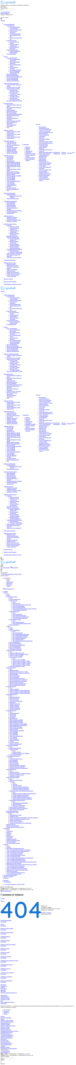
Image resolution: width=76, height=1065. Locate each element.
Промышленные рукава (16, 815)
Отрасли (9, 847)
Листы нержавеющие (6, 1044)
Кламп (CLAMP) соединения (17, 653)
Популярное (4, 1039)
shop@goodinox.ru (5, 13)
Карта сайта (4, 1003)
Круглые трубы (4, 1040)
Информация (4, 995)
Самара (8, 586)
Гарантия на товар (5, 999)
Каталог (9, 595)
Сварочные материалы (6, 976)
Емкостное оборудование (16, 780)
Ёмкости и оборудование (7, 928)
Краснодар (9, 583)
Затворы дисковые (14, 689)
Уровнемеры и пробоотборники (9, 1048)
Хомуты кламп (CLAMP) (18, 659)
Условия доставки (5, 998)
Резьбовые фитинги (15, 713)
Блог (2, 1000)
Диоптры (14, 784)
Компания (3, 984)
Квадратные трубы (5, 1041)
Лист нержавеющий (17, 632)
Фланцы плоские (16, 752)
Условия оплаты (5, 996)
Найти (2, 1059)
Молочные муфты (14, 670)
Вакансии (3, 990)
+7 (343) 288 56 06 (5, 12)
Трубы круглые (16, 603)
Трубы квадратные (17, 614)
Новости (3, 987)
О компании (10, 831)
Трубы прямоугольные (18, 622)
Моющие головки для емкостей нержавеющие (24, 793)
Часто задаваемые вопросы (7, 1002)
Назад (8, 579)
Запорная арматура (14, 772)
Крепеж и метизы (5, 948)
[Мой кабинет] (1, 19)
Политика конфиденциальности (9, 992)
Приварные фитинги (15, 697)
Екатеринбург (10, 582)
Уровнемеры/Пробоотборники (20, 803)
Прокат (11, 628)
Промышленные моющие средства (9, 960)
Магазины (3, 991)
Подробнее (3, 921)
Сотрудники (4, 988)
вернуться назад (47, 914)
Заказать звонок (5, 575)
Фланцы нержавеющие (15, 748)
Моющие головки (5, 1047)
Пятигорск (9, 584)
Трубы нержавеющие (15, 599)
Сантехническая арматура (16, 758)
